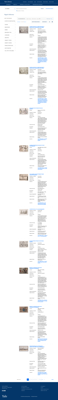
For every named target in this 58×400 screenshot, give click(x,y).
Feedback (23, 390)
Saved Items (25, 1)
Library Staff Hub (44, 390)
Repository (7, 27)
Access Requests (30, 1)
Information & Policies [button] (37, 4)
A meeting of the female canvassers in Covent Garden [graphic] (37, 145)
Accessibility (43, 386)
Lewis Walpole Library (41, 57)
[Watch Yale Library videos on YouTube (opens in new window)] (4, 390)
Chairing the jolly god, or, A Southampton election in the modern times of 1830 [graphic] (37, 346)
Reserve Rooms (45, 1)
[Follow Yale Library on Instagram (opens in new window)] (3, 390)
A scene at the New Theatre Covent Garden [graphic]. (37, 241)
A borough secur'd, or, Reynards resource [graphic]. (36, 108)
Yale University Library (8, 2)
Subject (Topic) (8, 40)
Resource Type (8, 32)
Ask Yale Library (39, 1)
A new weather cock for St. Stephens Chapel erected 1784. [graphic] (37, 174)
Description (19, 10)
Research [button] (8, 4)
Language (7, 35)
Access (6, 24)
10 (44, 21)
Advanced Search (49, 8)
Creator (7, 37)
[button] (42, 8)
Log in (35, 1)
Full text (22, 10)
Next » (25, 21)
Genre (6, 29)
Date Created (8, 48)
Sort (35, 21)
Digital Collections (9, 14)
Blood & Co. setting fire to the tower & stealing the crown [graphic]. (36, 268)
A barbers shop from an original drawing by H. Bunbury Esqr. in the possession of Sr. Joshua (37, 27)
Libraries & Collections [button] (24, 4)
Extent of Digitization (10, 21)
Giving (42, 387)
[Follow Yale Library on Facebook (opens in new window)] (2, 390)
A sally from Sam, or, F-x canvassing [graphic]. (37, 209)
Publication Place (9, 45)
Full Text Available (9, 50)
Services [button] (15, 4)
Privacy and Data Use (44, 389)
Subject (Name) (8, 42)
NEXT (53, 379)
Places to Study (51, 1)
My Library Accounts (25, 387)
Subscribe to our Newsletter (26, 389)
